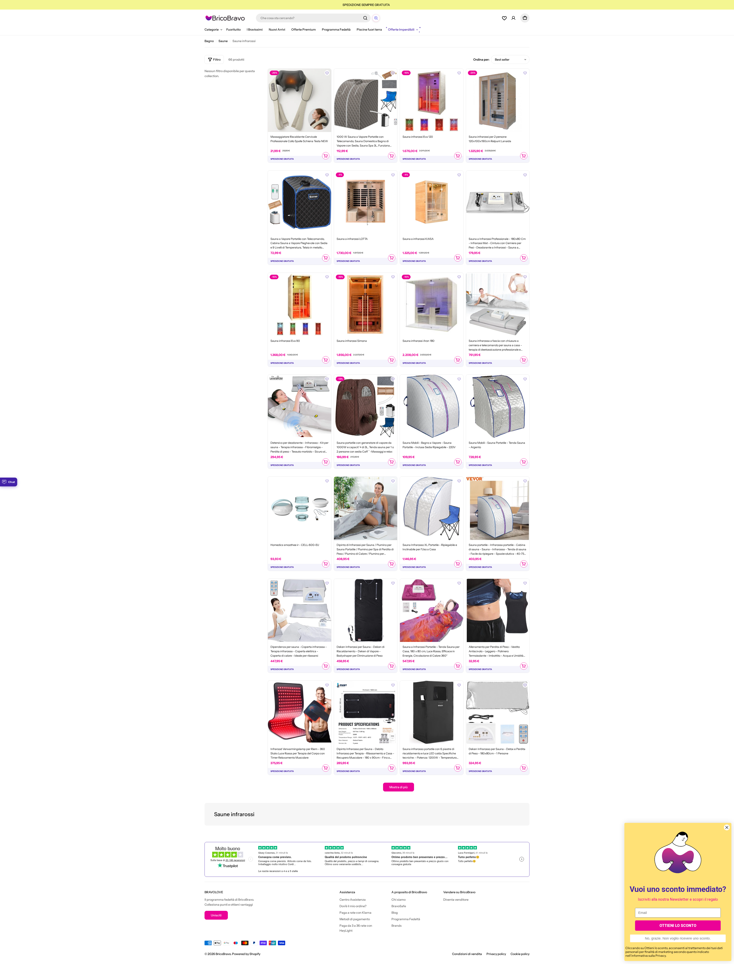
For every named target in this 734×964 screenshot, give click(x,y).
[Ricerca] (365, 18)
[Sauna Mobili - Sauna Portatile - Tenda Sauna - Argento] (497, 406)
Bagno (209, 41)
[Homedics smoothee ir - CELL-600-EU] (299, 508)
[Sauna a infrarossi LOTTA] (365, 202)
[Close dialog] (726, 827)
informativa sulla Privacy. (648, 955)
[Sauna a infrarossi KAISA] (431, 202)
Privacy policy (496, 954)
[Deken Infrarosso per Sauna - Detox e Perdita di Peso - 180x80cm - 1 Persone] (497, 712)
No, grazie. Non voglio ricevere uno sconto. (677, 938)
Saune (223, 41)
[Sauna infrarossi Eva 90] (299, 304)
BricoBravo (223, 954)
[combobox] (313, 18)
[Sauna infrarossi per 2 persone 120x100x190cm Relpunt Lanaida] (497, 100)
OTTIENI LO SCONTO (677, 925)
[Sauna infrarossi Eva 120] (431, 100)
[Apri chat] (376, 18)
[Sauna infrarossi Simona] (365, 304)
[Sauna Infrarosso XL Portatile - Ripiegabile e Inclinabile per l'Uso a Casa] (431, 508)
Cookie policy (520, 954)
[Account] (513, 18)
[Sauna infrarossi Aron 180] (431, 304)
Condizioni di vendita (467, 954)
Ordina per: (481, 59)
